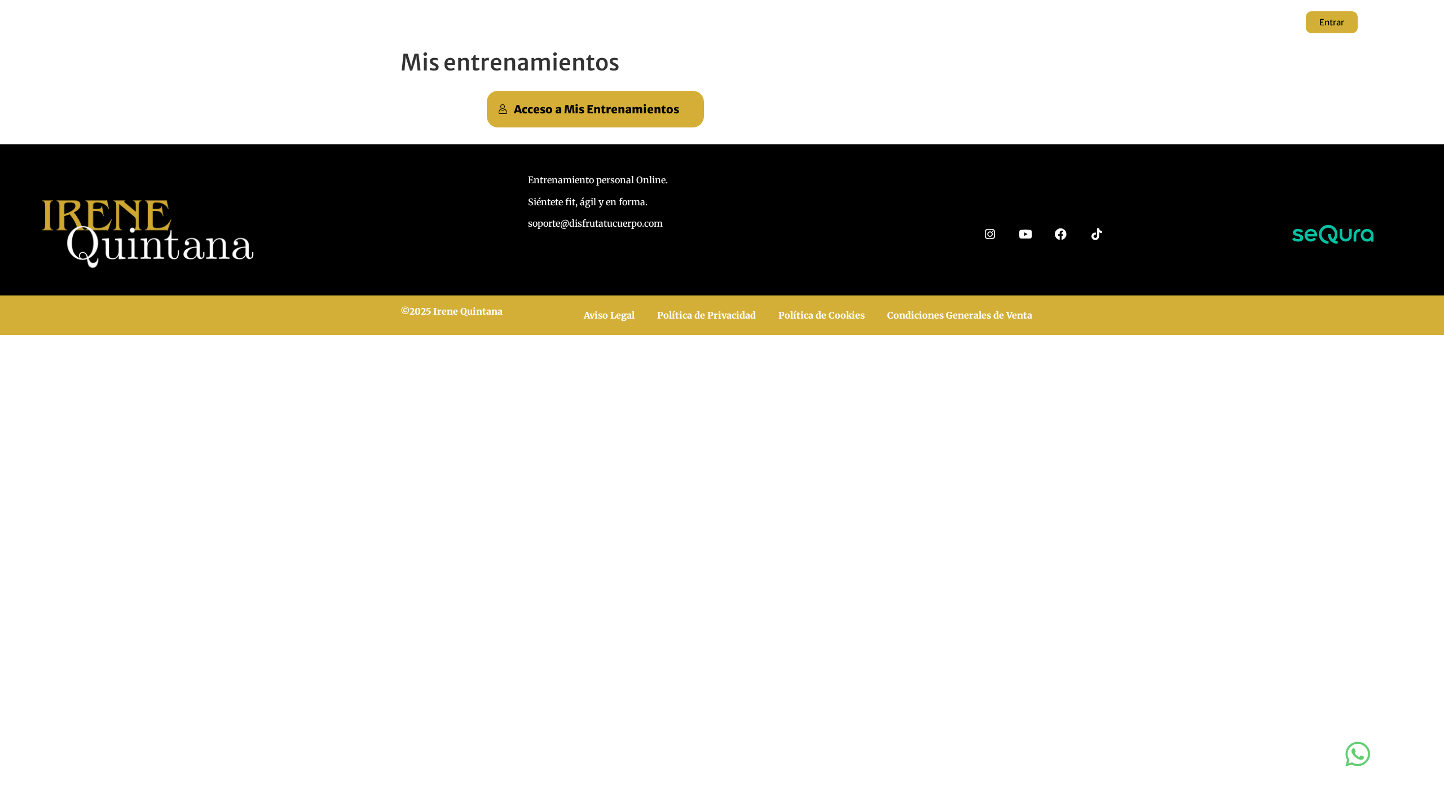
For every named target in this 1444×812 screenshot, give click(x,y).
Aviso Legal (609, 315)
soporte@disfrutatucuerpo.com (595, 223)
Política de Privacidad (706, 315)
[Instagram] (989, 234)
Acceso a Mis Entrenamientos (596, 109)
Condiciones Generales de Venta (959, 315)
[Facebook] (1060, 234)
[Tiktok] (1096, 234)
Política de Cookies (821, 315)
